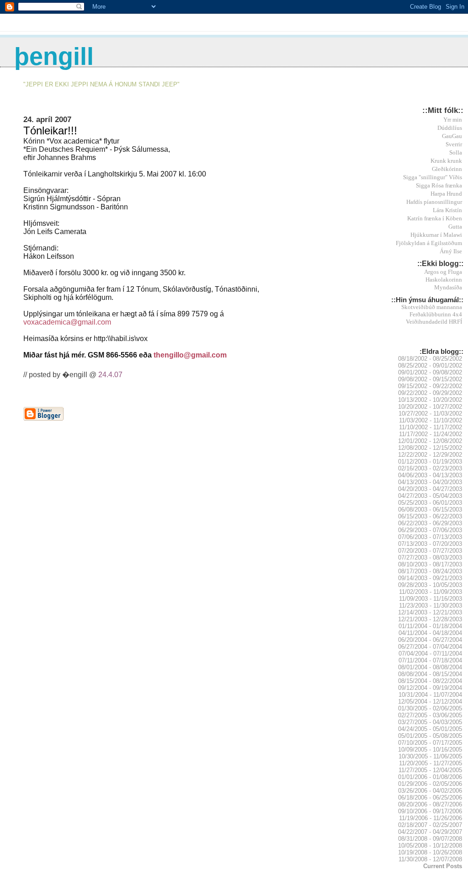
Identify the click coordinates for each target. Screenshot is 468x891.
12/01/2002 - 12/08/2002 (430, 440)
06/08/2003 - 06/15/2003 (430, 509)
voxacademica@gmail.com (67, 322)
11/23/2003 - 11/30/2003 (430, 605)
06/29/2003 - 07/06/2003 (430, 530)
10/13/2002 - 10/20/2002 (430, 399)
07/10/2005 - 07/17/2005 (430, 742)
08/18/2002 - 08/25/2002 (430, 358)
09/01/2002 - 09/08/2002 (430, 372)
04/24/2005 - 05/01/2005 (430, 729)
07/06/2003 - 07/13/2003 (430, 537)
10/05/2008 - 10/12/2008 (430, 845)
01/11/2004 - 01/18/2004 (430, 626)
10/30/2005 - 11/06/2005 (430, 756)
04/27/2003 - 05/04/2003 (430, 495)
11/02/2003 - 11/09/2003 (430, 591)
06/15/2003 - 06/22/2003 (430, 516)
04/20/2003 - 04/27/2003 (430, 489)
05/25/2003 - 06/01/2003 (430, 502)
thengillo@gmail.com (190, 355)
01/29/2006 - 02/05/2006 (430, 783)
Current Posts (442, 866)
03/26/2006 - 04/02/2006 (430, 790)
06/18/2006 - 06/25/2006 (430, 797)
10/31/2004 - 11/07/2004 (430, 694)
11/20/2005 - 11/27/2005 (430, 763)
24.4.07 (110, 375)
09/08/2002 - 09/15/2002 (430, 379)
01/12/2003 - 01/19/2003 (430, 461)
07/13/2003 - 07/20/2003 (430, 543)
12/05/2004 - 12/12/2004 (430, 701)
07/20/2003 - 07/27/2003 (430, 550)
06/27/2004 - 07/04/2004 (430, 646)
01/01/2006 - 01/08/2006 (430, 777)
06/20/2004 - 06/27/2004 (430, 639)
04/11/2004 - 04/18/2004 (430, 633)
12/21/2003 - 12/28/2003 (430, 619)
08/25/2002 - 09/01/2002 (430, 365)
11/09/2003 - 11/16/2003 (430, 598)
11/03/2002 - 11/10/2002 (430, 420)
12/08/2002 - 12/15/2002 (430, 447)
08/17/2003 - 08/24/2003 (430, 571)
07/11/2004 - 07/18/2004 (430, 660)
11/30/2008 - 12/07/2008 (430, 859)
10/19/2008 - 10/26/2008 (430, 852)
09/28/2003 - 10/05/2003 (430, 585)
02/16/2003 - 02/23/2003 (430, 468)
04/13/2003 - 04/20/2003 (430, 482)
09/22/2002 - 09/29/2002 (430, 392)
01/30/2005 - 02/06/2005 (430, 708)
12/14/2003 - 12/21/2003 (430, 612)
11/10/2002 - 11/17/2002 (430, 427)
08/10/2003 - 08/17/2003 (430, 564)
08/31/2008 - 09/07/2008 (430, 838)
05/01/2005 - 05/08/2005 (430, 735)
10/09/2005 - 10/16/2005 (430, 749)
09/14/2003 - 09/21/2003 (430, 578)
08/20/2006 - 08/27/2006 (430, 804)
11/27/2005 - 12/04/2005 (430, 770)
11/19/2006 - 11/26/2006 (430, 818)
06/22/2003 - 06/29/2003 (430, 523)
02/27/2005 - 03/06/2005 (430, 715)
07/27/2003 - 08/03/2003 (430, 557)
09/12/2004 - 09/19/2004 (430, 687)
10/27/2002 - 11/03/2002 (430, 413)
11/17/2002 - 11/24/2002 (430, 434)
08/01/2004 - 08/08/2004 (430, 667)
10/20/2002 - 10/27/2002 (430, 406)
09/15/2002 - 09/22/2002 (430, 386)
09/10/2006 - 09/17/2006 (430, 811)
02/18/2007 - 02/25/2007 (430, 825)
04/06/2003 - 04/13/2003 (430, 475)
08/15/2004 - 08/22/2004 (430, 681)
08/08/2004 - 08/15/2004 (430, 674)
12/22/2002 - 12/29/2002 (430, 454)
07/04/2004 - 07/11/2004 (430, 653)
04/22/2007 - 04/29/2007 (430, 831)
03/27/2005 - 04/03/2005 (430, 722)
